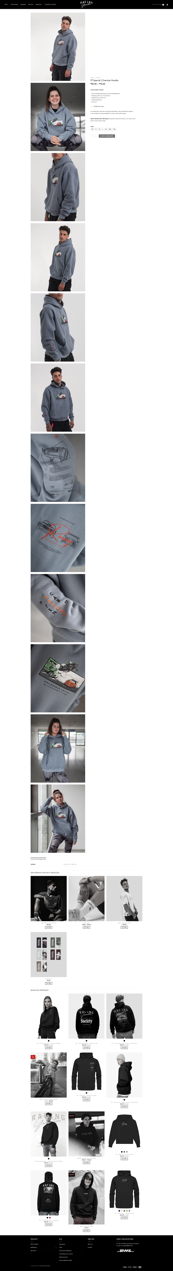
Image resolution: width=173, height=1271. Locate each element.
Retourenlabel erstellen (65, 1260)
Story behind (14, 4)
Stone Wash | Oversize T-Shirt (48, 923)
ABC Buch (30, 4)
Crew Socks (86, 923)
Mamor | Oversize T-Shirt (124, 923)
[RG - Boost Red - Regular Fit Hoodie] (86, 1071)
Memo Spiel (38, 4)
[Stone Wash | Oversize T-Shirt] (49, 898)
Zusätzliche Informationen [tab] (38, 859)
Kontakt (90, 1247)
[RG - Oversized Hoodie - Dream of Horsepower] (124, 1016)
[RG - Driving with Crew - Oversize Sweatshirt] (49, 1016)
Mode (92, 77)
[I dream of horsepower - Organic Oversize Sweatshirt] (49, 1134)
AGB (60, 1247)
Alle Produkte (34, 1244)
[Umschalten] (92, 106)
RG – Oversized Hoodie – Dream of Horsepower (124, 1043)
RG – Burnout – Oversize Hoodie (124, 1154)
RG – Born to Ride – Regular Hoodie (124, 1213)
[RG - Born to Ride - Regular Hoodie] (124, 1189)
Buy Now (48, 927)
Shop (6, 4)
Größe (92, 126)
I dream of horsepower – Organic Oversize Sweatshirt (49, 1161)
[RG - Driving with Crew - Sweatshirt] (49, 1193)
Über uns (90, 1244)
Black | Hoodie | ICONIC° (86, 1226)
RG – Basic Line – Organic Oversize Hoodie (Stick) (124, 1102)
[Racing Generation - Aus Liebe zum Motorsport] (86, 4)
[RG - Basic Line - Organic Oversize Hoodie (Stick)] (124, 1075)
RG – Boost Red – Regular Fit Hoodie (86, 1095)
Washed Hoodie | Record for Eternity (86, 1158)
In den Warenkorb (106, 136)
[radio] (92, 129)
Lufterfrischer (48, 979)
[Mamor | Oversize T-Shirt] (124, 898)
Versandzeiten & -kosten (66, 1254)
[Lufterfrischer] (49, 954)
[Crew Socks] (86, 898)
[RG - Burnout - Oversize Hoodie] (124, 1130)
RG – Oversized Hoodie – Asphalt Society (86, 1043)
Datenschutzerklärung (65, 1251)
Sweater (98, 77)
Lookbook (23, 4)
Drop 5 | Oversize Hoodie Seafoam (49, 1099)
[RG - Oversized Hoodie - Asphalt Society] (86, 1016)
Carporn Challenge (50, 4)
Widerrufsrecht (63, 1257)
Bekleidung (34, 1247)
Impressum (62, 1244)
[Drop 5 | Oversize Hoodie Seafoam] (49, 1075)
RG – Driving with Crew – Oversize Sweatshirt (49, 1043)
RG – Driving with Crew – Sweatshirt (48, 1220)
